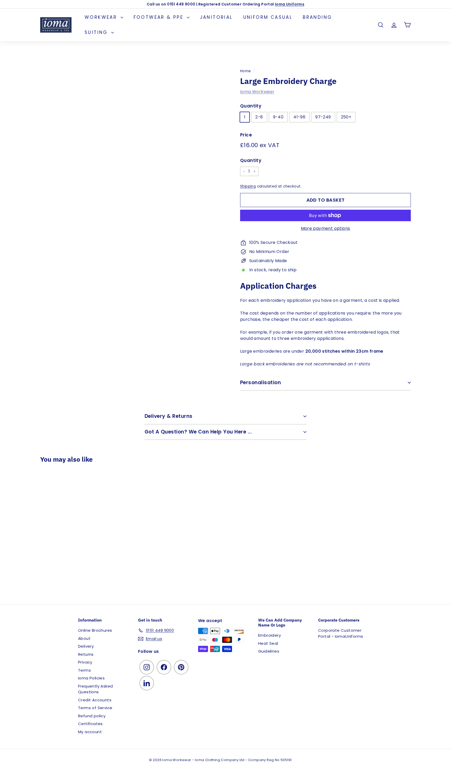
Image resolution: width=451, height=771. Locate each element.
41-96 (299, 117)
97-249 (323, 117)
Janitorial (216, 17)
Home (245, 71)
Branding (317, 17)
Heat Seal (268, 643)
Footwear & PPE (160, 17)
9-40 (278, 117)
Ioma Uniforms (289, 4)
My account (90, 731)
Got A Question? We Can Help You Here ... (198, 431)
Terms (84, 670)
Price (246, 135)
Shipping (248, 186)
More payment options (325, 228)
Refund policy (91, 716)
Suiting (97, 32)
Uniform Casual (268, 17)
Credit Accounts (94, 700)
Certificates (90, 723)
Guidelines (268, 651)
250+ (346, 117)
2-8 (259, 117)
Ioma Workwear (257, 92)
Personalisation (260, 382)
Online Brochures (95, 630)
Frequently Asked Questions (95, 689)
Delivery (86, 646)
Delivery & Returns (169, 416)
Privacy (85, 662)
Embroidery (269, 635)
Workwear (102, 17)
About (84, 638)
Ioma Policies (91, 678)
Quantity (250, 106)
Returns (86, 654)
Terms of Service (95, 707)
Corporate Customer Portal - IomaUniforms (340, 633)
